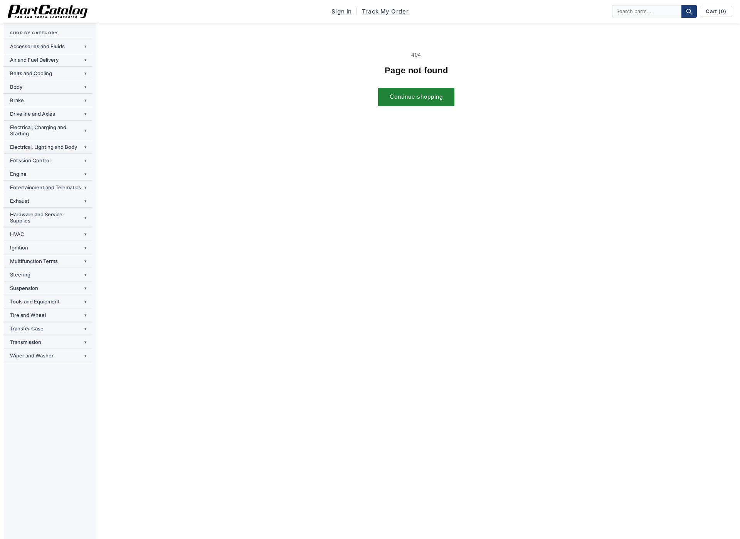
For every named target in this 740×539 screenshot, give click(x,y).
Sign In (341, 11)
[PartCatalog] (47, 11)
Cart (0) (716, 11)
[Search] (689, 11)
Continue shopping (416, 96)
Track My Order (385, 11)
